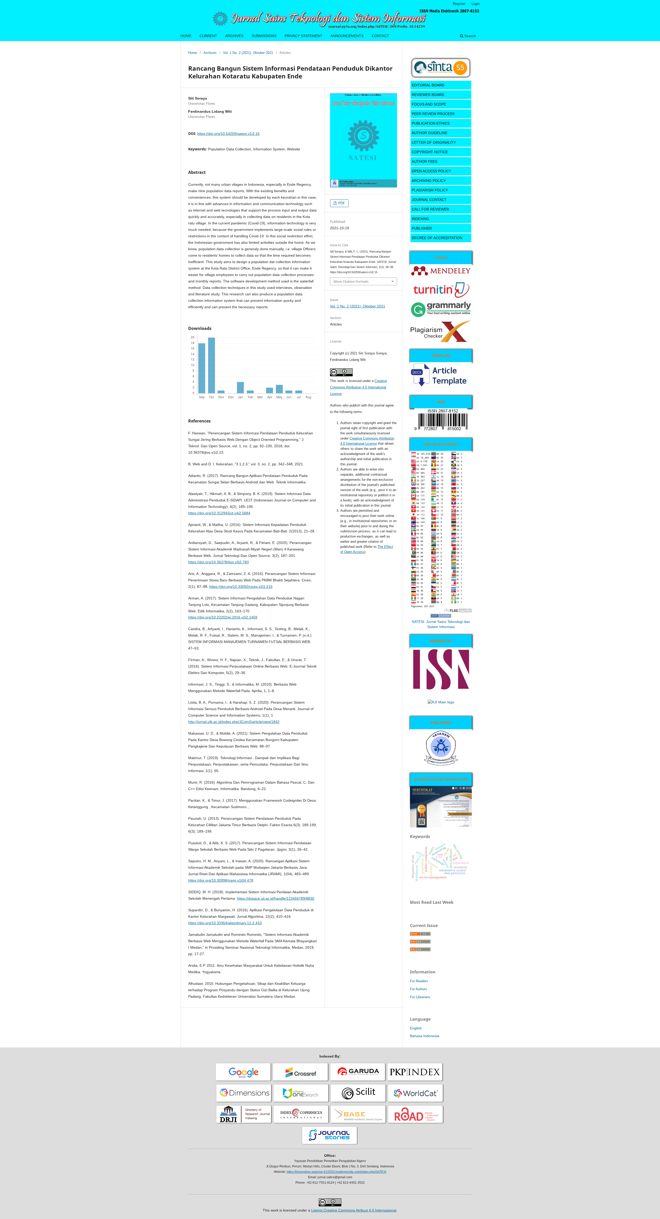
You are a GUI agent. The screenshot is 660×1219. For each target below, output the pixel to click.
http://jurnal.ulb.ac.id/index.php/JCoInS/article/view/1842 (233, 722)
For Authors (418, 989)
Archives (210, 53)
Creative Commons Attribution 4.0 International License (358, 387)
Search (469, 36)
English (416, 1028)
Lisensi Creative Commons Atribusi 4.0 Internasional (353, 1210)
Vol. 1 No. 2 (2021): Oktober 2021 (248, 53)
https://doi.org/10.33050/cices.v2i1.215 (241, 586)
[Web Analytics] (441, 616)
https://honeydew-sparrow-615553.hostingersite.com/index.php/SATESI (336, 1172)
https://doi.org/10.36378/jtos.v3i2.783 (218, 562)
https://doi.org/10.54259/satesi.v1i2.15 (228, 134)
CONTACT (380, 36)
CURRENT (208, 36)
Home (192, 53)
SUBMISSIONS (264, 36)
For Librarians (420, 997)
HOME (185, 36)
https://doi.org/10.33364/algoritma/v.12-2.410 (225, 923)
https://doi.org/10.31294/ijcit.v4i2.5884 (219, 513)
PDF (341, 203)
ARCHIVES (234, 36)
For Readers (419, 981)
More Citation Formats (351, 281)
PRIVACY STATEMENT (303, 36)
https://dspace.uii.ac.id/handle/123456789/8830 (275, 898)
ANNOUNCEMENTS (347, 36)
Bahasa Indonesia (424, 1036)
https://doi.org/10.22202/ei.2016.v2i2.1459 (222, 617)
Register (459, 4)
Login (476, 4)
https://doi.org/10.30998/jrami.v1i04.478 (220, 880)
